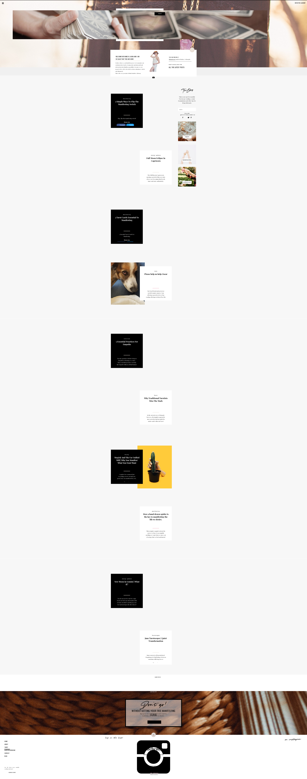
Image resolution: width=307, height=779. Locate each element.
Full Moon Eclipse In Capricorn (155, 159)
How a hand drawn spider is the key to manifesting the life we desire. (156, 517)
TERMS (151, 772)
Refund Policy (155, 772)
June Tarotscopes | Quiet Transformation (156, 639)
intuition (127, 338)
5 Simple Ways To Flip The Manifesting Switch (127, 103)
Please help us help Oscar (155, 274)
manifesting (127, 98)
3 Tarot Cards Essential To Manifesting (127, 218)
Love (155, 271)
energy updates (156, 155)
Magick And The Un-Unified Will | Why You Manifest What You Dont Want (126, 460)
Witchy (127, 454)
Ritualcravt (172, 59)
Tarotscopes (156, 635)
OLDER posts (158, 677)
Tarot (156, 395)
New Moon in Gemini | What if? (126, 583)
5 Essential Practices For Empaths (127, 343)
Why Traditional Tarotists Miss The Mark (156, 399)
